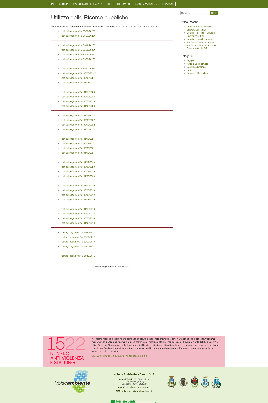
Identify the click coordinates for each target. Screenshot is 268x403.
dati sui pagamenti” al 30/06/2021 (78, 148)
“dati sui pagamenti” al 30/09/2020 (78, 166)
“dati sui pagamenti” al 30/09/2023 (78, 96)
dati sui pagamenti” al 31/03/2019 (78, 199)
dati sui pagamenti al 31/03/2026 (78, 35)
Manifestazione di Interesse (200, 42)
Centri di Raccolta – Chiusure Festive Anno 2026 (201, 34)
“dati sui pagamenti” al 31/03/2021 (78, 152)
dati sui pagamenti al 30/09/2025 (78, 49)
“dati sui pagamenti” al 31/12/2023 (78, 91)
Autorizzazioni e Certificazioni (154, 3)
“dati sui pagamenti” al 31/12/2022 (78, 115)
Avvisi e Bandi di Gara (197, 63)
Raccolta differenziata (87, 3)
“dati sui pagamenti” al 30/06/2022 (78, 124)
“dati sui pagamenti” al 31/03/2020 (78, 176)
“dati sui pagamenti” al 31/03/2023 (78, 105)
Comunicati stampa (196, 66)
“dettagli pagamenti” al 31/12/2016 (78, 255)
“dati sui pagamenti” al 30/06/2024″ (78, 77)
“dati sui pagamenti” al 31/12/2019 (78, 185)
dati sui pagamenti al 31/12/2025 (78, 45)
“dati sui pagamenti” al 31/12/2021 (78, 138)
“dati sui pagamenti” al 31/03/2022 (78, 129)
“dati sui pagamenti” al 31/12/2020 (78, 162)
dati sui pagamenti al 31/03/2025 (78, 59)
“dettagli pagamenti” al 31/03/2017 (78, 246)
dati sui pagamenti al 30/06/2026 (78, 31)
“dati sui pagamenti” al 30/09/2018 (78, 213)
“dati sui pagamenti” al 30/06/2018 (78, 218)
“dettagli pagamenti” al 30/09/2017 (78, 236)
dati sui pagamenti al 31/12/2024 (78, 68)
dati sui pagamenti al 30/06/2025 (78, 54)
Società (63, 3)
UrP (109, 3)
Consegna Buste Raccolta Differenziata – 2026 (199, 28)
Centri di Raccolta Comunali (200, 38)
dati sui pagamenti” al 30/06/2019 (78, 194)
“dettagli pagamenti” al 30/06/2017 (78, 241)
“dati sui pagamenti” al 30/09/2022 (78, 119)
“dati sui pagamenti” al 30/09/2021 (78, 143)
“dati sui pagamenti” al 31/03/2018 (78, 222)
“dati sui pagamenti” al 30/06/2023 (78, 101)
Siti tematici (123, 3)
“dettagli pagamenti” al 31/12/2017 (78, 232)
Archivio (190, 60)
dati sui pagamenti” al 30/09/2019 (78, 190)
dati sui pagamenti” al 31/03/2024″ (79, 82)
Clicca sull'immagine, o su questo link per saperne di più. (119, 355)
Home (51, 3)
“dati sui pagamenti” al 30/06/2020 (78, 171)
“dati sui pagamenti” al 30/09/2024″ (78, 73)
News (189, 69)
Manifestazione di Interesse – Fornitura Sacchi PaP (201, 47)
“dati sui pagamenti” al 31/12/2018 (78, 208)
